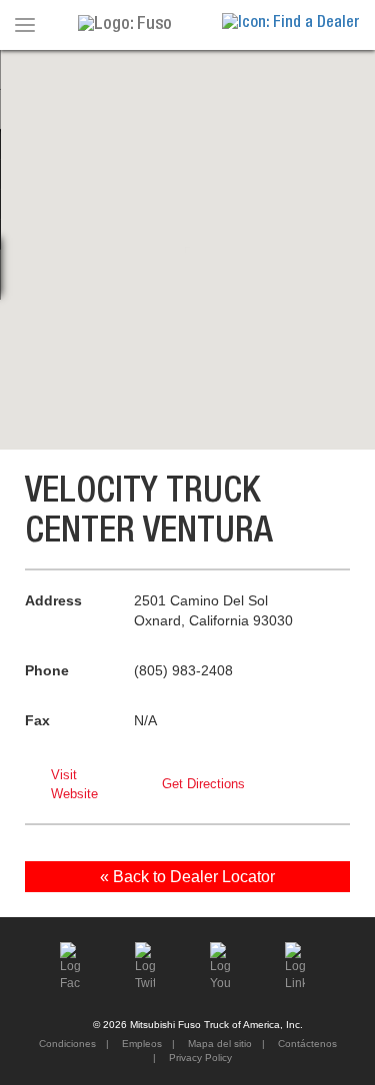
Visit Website (74, 784)
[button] (188, 238)
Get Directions (203, 783)
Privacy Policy (199, 1057)
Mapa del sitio (218, 1043)
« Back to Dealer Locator (187, 876)
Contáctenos (306, 1043)
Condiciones (67, 1043)
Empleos (140, 1043)
